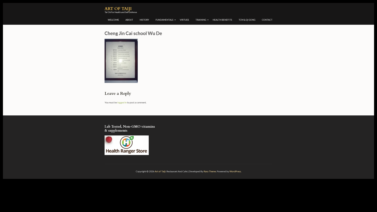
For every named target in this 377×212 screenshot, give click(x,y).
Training (200, 19)
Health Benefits (222, 19)
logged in (122, 102)
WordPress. (235, 171)
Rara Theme (210, 171)
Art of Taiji (118, 8)
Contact (267, 19)
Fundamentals (164, 19)
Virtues (184, 19)
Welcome (113, 19)
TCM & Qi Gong (247, 19)
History (144, 19)
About (129, 19)
